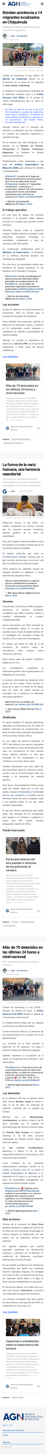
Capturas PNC (17, 1397)
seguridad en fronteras (13, 443)
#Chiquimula (11, 184)
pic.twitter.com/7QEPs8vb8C (19, 1206)
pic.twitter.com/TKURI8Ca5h (29, 704)
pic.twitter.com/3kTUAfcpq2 (25, 291)
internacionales (27, 922)
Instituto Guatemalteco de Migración (20, 1173)
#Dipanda (10, 1191)
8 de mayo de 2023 (12, 40)
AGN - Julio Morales (19, 36)
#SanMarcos (11, 284)
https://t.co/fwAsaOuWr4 (22, 588)
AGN (13, 491)
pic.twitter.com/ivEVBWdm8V (25, 1080)
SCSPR (5, 1435)
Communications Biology (14, 557)
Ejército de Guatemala (21, 439)
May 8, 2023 (26, 204)
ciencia (15, 922)
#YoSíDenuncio (12, 1067)
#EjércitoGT (11, 176)
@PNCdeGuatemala (29, 1191)
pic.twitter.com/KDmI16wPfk (29, 197)
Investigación (9, 926)
